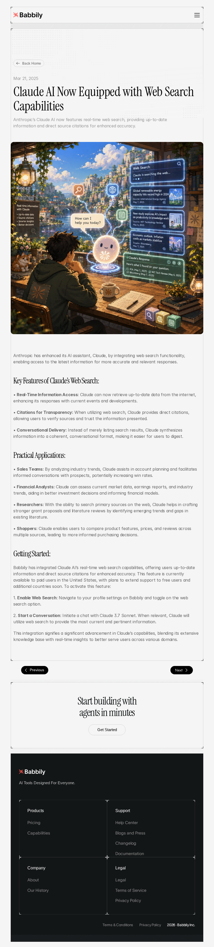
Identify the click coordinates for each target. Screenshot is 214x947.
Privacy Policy (128, 900)
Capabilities (38, 833)
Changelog (125, 843)
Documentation (129, 853)
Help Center (126, 822)
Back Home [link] (31, 63)
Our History (38, 890)
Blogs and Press (130, 833)
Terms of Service (130, 890)
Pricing (33, 822)
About (33, 879)
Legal (120, 879)
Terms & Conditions (118, 925)
